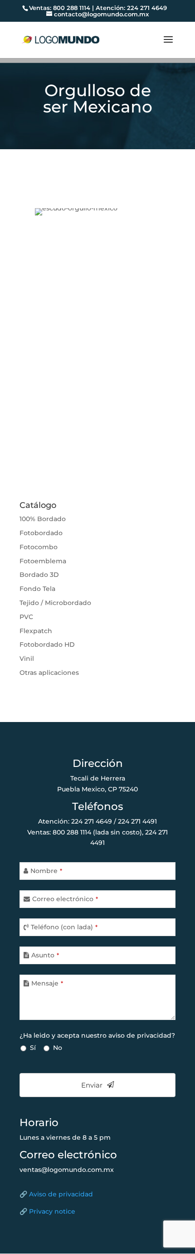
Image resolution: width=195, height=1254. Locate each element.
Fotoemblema (43, 561)
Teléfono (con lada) (64, 927)
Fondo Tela (37, 589)
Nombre (46, 871)
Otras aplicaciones (49, 672)
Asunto (45, 955)
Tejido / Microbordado (55, 603)
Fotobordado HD (47, 644)
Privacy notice (52, 1211)
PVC (26, 617)
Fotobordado (41, 533)
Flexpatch (36, 631)
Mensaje (47, 983)
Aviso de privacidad (61, 1194)
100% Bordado (43, 519)
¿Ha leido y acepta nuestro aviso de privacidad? (97, 1035)
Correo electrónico (65, 899)
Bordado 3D (39, 575)
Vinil (27, 658)
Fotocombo (39, 547)
